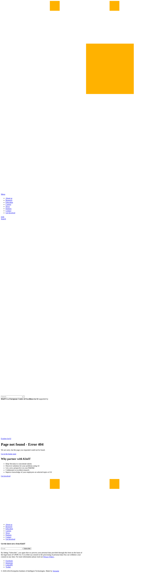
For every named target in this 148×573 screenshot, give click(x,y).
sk (3, 217)
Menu (3, 194)
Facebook (9, 561)
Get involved (5, 476)
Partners (8, 209)
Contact (8, 211)
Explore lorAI (6, 439)
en (2, 217)
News (8, 207)
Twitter (8, 567)
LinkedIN (9, 565)
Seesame (56, 571)
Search (3, 219)
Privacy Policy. (48, 557)
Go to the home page (8, 454)
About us (9, 198)
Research (9, 200)
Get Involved (10, 213)
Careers (8, 204)
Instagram (9, 563)
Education (9, 202)
